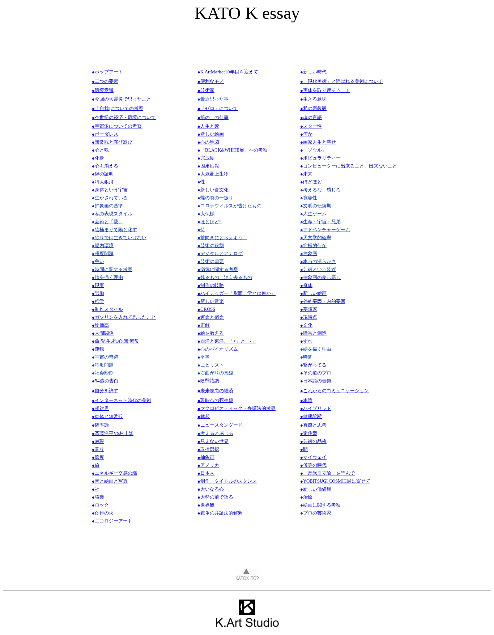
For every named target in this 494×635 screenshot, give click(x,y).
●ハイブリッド (315, 408)
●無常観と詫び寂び (112, 142)
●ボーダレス (105, 134)
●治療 (306, 497)
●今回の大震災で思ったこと (121, 99)
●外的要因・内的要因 (322, 301)
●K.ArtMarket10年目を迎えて (227, 72)
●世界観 (205, 505)
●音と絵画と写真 (110, 481)
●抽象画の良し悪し (320, 277)
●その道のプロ (315, 373)
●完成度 (205, 158)
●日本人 (205, 473)
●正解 (203, 325)
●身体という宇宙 (110, 189)
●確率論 (100, 425)
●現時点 (308, 317)
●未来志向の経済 (215, 390)
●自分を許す (105, 390)
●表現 (98, 441)
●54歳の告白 (105, 381)
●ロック (100, 505)
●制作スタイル (107, 309)
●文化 (306, 325)
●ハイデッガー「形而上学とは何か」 (236, 293)
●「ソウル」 (313, 150)
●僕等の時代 (313, 465)
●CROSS (206, 309)
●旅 (95, 465)
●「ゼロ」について (217, 108)
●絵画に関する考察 (320, 505)
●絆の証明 (103, 174)
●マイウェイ (313, 457)
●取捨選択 (208, 449)
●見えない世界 (213, 441)
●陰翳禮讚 (208, 381)
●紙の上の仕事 (213, 117)
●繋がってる (313, 365)
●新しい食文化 (213, 189)
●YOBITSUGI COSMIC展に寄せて (335, 481)
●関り (98, 449)
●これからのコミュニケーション (334, 390)
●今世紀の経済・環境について (124, 117)
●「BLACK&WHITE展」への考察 (232, 150)
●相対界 (100, 408)
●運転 (98, 349)
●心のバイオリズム (217, 349)
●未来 (306, 174)
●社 (95, 489)
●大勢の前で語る (215, 497)
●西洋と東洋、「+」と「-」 (226, 341)
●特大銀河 (103, 182)
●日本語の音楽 (315, 381)
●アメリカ (208, 465)
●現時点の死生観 (215, 400)
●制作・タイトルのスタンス (227, 481)
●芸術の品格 (313, 441)
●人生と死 (208, 126)
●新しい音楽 (210, 301)
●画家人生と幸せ (318, 142)
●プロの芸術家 (315, 513)
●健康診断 (311, 416)
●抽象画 (205, 457)
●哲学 (98, 301)
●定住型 (308, 433)
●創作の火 (103, 513)
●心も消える (105, 166)
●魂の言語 (311, 117)
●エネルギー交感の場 (114, 473)
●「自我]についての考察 (117, 108)
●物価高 (100, 325)
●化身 (98, 158)
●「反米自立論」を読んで (327, 473)
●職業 (98, 497)
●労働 (98, 293)
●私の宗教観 (313, 108)
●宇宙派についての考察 (117, 126)
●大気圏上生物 (213, 174)
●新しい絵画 (210, 134)
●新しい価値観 (315, 489)
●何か (306, 134)
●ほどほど (311, 182)
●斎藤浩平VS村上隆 (112, 433)
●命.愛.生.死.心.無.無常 (115, 341)
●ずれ (306, 341)
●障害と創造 (313, 333)
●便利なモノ (210, 81)
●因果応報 (208, 166)
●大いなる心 (210, 489)
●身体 (306, 285)
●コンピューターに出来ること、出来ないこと (348, 166)
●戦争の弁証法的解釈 (220, 513)
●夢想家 (308, 309)
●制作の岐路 (210, 285)
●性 (201, 182)
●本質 (306, 400)
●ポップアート (107, 72)
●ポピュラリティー (320, 158)
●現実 (98, 285)
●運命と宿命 (210, 317)
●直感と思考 (313, 425)
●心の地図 (208, 142)
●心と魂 (100, 150)
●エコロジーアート (112, 521)
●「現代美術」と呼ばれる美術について (341, 81)
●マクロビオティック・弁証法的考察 (236, 408)
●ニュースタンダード (220, 425)
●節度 (98, 457)
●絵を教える (210, 333)
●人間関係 (103, 333)
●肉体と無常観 (107, 416)
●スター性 (311, 126)
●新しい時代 (313, 72)
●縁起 (203, 416)
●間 (304, 449)
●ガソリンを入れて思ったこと (124, 317)
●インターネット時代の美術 (121, 400)
